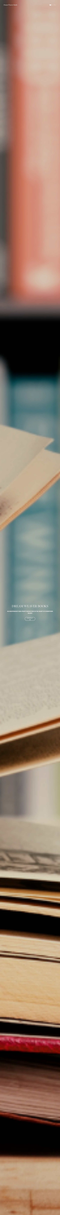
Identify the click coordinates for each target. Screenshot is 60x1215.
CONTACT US (30, 618)
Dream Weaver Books (10, 5)
